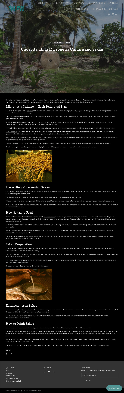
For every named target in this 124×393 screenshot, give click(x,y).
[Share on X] (11, 353)
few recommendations (20, 328)
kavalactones (26, 310)
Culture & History (58, 42)
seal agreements (49, 217)
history (68, 42)
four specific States (95, 100)
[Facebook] (44, 371)
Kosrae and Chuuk (11, 132)
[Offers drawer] (109, 14)
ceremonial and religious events (105, 128)
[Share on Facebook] (7, 353)
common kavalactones (18, 315)
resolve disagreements (32, 236)
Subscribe (88, 380)
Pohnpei (54, 124)
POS (24, 390)
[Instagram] (49, 371)
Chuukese (30, 111)
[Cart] (113, 14)
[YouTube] (54, 371)
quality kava (24, 201)
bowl (80, 331)
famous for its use (80, 147)
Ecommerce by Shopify (34, 390)
